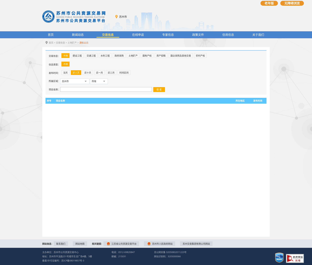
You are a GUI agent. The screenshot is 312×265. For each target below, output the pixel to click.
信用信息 (228, 35)
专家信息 (168, 35)
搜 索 (159, 89)
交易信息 (108, 35)
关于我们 (258, 35)
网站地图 (79, 243)
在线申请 (138, 35)
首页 (51, 35)
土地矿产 (72, 42)
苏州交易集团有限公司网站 (196, 243)
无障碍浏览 (292, 3)
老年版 (269, 3)
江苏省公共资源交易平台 (123, 243)
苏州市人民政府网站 (162, 243)
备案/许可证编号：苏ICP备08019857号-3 (63, 260)
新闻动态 (78, 35)
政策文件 (198, 35)
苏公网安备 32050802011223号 (170, 252)
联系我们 (60, 243)
